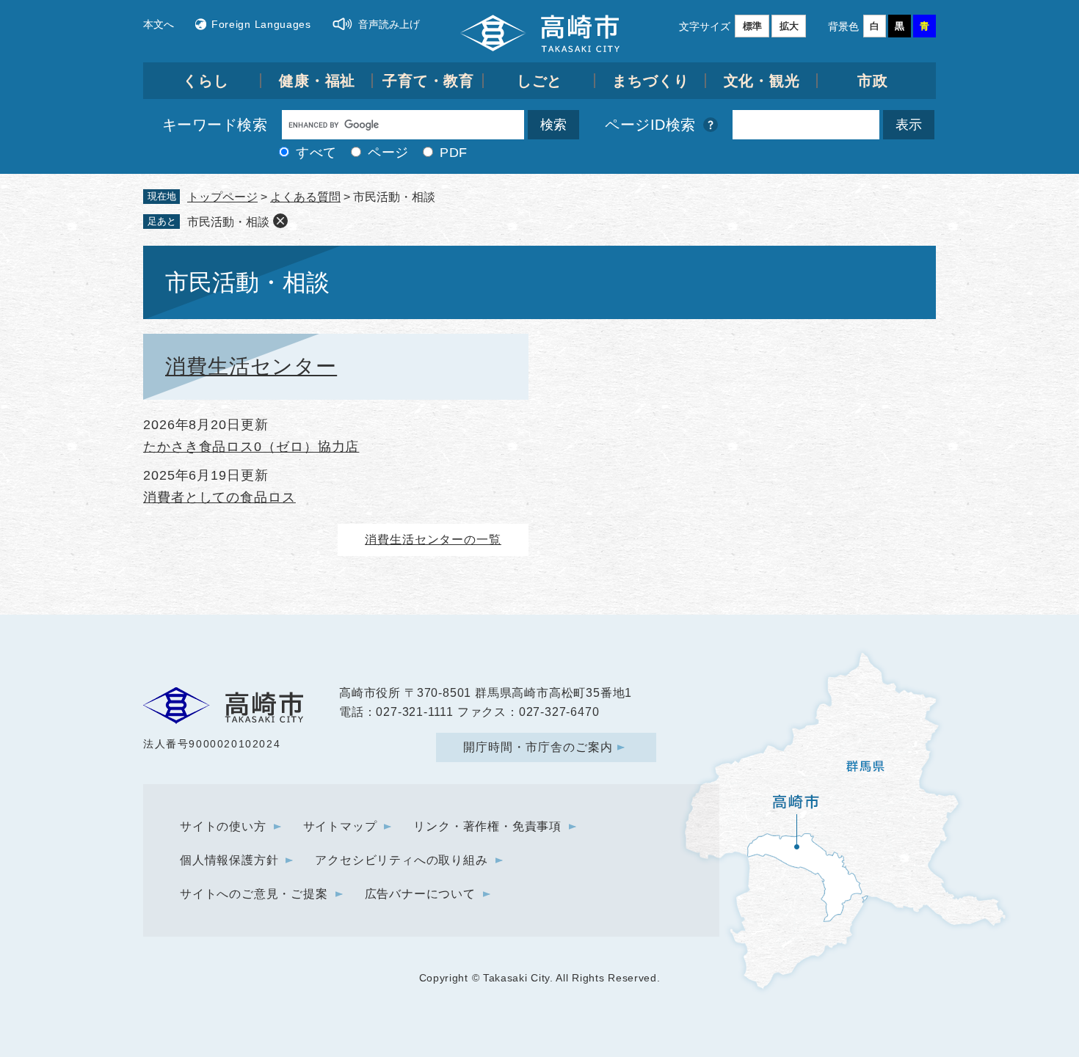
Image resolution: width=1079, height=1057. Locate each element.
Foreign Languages (261, 24)
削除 (280, 220)
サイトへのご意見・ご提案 (254, 894)
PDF (454, 152)
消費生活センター (251, 366)
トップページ (222, 197)
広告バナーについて (420, 894)
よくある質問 (305, 197)
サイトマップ (340, 826)
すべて (316, 152)
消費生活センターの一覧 (433, 539)
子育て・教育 (428, 81)
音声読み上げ (389, 24)
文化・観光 (762, 81)
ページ (388, 152)
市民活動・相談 (228, 222)
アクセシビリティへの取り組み (401, 860)
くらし (206, 81)
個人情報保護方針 (229, 860)
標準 (752, 26)
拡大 (789, 26)
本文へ (158, 24)
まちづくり (650, 81)
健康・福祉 (317, 81)
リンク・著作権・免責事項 (487, 826)
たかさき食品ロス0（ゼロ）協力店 (251, 446)
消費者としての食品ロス (219, 497)
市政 (872, 81)
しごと (540, 81)
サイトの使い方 (223, 826)
